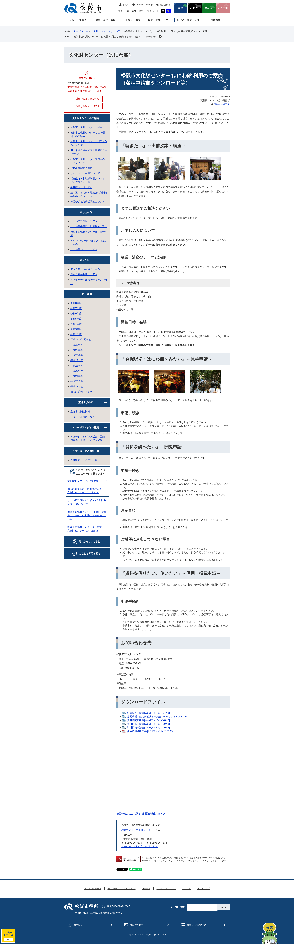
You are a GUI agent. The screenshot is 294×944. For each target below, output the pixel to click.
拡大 (134, 11)
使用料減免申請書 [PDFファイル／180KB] (150, 731)
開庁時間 (78, 925)
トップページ (81, 31)
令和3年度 (76, 329)
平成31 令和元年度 (80, 339)
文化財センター (144, 830)
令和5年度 (76, 318)
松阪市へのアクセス (196, 925)
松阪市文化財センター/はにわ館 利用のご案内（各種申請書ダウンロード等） (116, 36)
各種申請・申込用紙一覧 (85, 451)
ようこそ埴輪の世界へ (82, 416)
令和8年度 (76, 303)
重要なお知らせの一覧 (87, 98)
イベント (222, 8)
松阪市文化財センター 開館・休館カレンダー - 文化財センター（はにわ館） (87, 515)
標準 (141, 11)
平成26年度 (76, 365)
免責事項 (146, 888)
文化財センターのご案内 (85, 118)
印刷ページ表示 (222, 104)
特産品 (209, 8)
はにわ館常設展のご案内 (83, 221)
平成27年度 (76, 360)
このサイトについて (166, 888)
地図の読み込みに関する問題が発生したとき (140, 813)
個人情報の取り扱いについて (122, 888)
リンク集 (186, 888)
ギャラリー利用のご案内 (83, 274)
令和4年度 (76, 324)
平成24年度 (76, 376)
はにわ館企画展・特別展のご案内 (88, 226)
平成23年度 (76, 381)
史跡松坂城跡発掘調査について (87, 201)
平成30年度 (76, 345)
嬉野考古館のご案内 (81, 168)
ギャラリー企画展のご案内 (85, 269)
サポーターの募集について (85, 173)
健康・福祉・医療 (106, 20)
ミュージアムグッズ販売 (85, 427)
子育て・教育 (133, 20)
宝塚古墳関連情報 (80, 411)
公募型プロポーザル (81, 187)
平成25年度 (76, 371)
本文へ (126, 4)
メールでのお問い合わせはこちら (139, 846)
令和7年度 (76, 308)
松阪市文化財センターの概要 (86, 127)
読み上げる (165, 4)
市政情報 (216, 20)
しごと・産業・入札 (188, 20)
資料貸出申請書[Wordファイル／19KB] (148, 724)
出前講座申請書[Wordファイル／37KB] (148, 713)
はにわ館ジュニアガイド (83, 249)
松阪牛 (194, 8)
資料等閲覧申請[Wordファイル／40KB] (148, 720)
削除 (160, 36)
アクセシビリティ (92, 888)
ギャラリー (86, 260)
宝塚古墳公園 (85, 402)
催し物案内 (86, 212)
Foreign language (144, 4)
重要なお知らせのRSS (87, 106)
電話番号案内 (136, 925)
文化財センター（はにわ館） (107, 31)
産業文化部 (127, 830)
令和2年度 (76, 334)
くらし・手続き (78, 20)
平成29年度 (76, 350)
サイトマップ (203, 888)
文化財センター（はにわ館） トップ (87, 481)
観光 (180, 8)
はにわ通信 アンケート (83, 391)
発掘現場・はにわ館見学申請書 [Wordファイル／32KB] (157, 716)
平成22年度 (76, 386)
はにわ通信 (86, 294)
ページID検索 (177, 907)
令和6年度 (76, 313)
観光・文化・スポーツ (160, 20)
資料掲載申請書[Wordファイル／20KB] (148, 727)
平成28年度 (76, 355)
